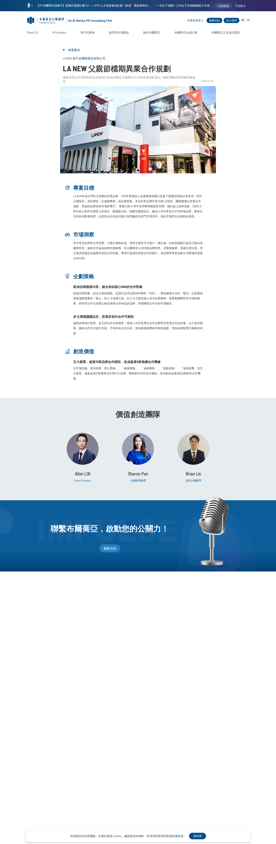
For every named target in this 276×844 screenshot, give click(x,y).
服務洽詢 (214, 20)
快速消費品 (114, 77)
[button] (138, 170)
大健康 (126, 77)
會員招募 (148, 77)
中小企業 (136, 77)
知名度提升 (100, 77)
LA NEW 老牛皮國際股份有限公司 (84, 58)
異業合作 (74, 77)
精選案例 (74, 50)
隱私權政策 (176, 836)
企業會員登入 (195, 20)
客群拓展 (86, 77)
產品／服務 (162, 77)
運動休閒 (175, 77)
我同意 (197, 836)
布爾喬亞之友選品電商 (226, 32)
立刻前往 (223, 6)
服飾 (66, 77)
